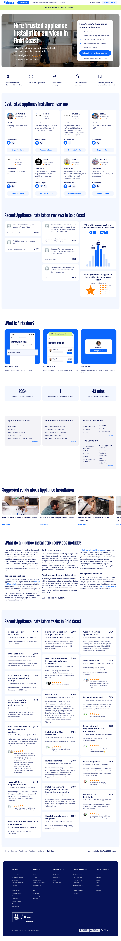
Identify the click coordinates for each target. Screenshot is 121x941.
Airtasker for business (17, 877)
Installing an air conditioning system (93, 550)
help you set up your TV (107, 586)
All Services (76, 893)
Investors (35, 898)
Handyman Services (78, 875)
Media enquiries (37, 880)
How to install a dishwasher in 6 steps (19, 517)
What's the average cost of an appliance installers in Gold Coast (98, 226)
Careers (35, 877)
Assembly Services (78, 890)
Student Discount (16, 901)
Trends (14, 896)
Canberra (98, 890)
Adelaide (98, 885)
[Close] (114, 7)
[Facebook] (102, 930)
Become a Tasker (109, 2)
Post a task (23, 2)
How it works (15, 875)
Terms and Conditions (38, 888)
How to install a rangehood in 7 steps (57, 517)
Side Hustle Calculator (18, 883)
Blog (34, 890)
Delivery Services (77, 880)
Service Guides (16, 890)
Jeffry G (103, 159)
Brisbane (98, 880)
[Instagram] (105, 930)
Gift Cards (14, 898)
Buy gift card (69, 7)
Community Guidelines (39, 883)
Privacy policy (36, 896)
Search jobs (15, 885)
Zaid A (103, 113)
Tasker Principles (37, 885)
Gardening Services (78, 885)
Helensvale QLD (48, 162)
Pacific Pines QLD (20, 116)
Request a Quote (18, 150)
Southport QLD (104, 116)
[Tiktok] (108, 930)
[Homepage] (9, 2)
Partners (14, 904)
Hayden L (75, 113)
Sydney (98, 875)
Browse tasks (56, 877)
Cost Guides (15, 888)
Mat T (17, 159)
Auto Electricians (77, 888)
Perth (97, 883)
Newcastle (98, 888)
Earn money (15, 880)
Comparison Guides (17, 893)
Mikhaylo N (20, 113)
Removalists (76, 883)
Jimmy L (75, 159)
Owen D (46, 159)
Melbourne (98, 877)
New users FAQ (16, 906)
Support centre (57, 883)
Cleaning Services (77, 877)
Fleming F (47, 113)
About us (35, 875)
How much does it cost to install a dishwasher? (93, 519)
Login (54, 880)
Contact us (36, 893)
